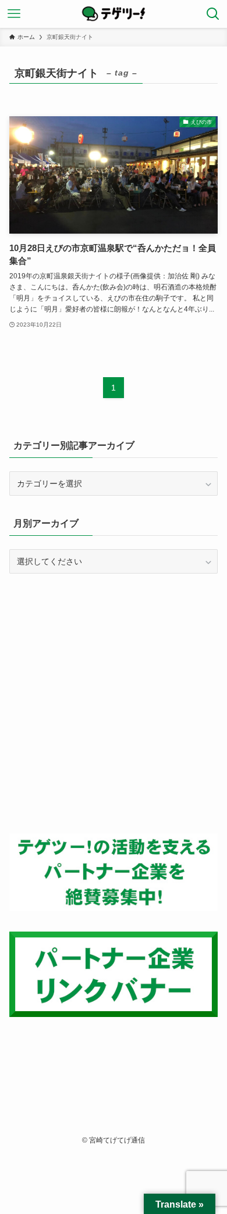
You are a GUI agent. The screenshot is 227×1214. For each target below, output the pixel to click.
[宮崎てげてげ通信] (113, 14)
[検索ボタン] (213, 14)
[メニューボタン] (14, 14)
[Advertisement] (113, 703)
